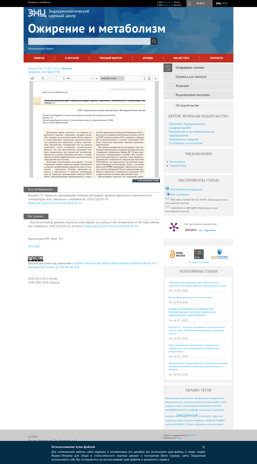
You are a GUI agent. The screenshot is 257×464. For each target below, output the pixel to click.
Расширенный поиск (40, 48)
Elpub (178, 438)
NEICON (191, 435)
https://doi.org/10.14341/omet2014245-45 (55, 203)
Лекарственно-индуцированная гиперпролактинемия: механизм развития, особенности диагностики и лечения (198, 366)
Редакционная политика (193, 95)
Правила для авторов (191, 76)
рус (225, 3)
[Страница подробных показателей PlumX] (173, 226)
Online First (181, 58)
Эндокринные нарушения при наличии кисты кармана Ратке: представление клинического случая (197, 284)
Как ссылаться (179, 194)
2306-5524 (168, 5)
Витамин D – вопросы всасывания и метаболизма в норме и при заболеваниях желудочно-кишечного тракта (197, 330)
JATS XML (34, 246)
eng (218, 3)
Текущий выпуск (110, 58)
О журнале (72, 58)
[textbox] (89, 41)
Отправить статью (190, 67)
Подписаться (178, 166)
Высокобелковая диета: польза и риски (190, 297)
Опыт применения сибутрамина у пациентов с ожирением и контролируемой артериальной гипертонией (194, 348)
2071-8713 (168, 2)
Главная (39, 58)
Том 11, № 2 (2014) (49, 68)
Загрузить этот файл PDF (44, 72)
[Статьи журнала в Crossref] (198, 254)
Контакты (216, 58)
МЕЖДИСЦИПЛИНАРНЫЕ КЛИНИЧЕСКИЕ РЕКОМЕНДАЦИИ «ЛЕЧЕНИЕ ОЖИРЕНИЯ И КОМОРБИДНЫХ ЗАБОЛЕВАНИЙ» (192, 312)
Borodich (67, 68)
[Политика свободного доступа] (177, 254)
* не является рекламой (198, 262)
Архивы (148, 58)
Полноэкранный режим (142, 180)
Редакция (182, 86)
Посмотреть (177, 162)
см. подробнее (207, 230)
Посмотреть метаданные (186, 189)
